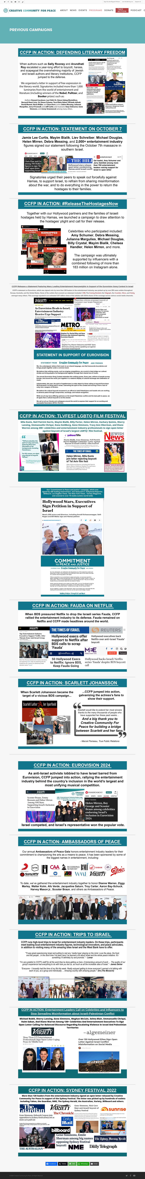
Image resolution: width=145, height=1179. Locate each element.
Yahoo (124, 293)
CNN (83, 293)
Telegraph (108, 293)
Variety (132, 293)
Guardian (118, 293)
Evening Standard (95, 293)
